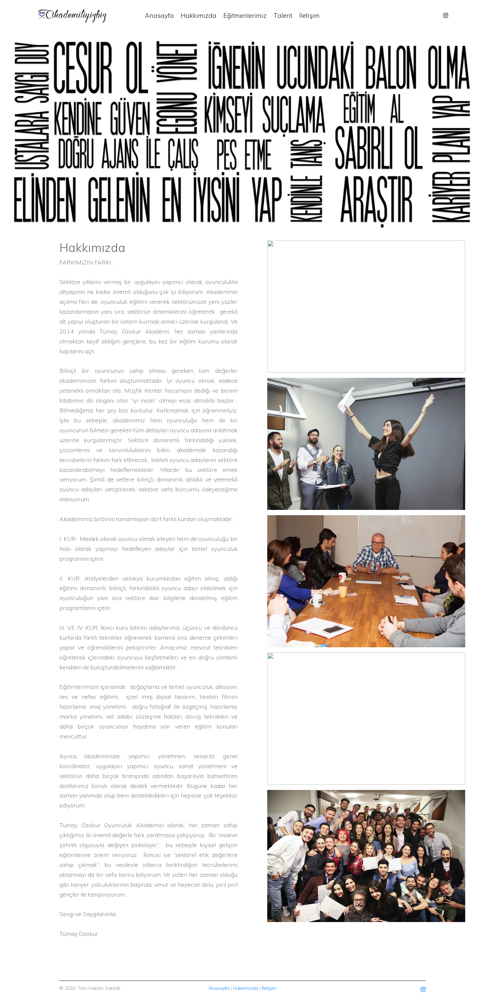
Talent (283, 15)
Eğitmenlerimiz (245, 15)
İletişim (309, 15)
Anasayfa (159, 15)
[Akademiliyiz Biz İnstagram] (445, 15)
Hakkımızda (198, 15)
